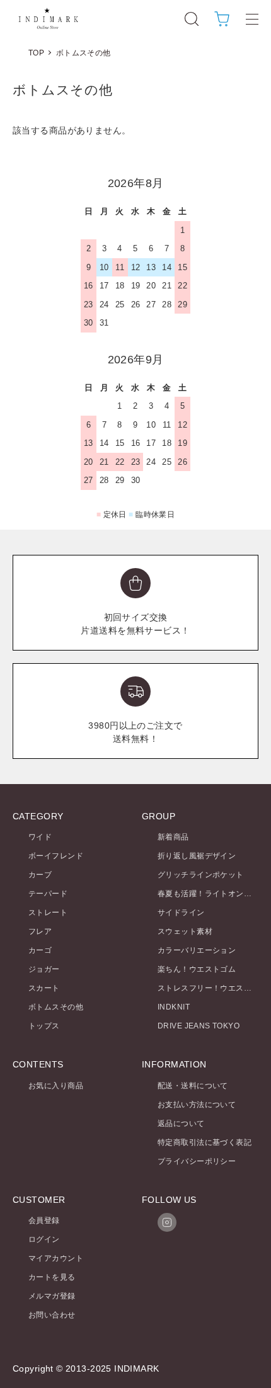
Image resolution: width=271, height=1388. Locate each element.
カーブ (40, 874)
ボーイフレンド (55, 855)
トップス (44, 1025)
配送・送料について (193, 1085)
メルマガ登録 (52, 1296)
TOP (36, 52)
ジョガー (44, 969)
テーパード (47, 893)
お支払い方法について (197, 1104)
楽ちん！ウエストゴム (197, 969)
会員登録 (44, 1220)
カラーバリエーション (197, 950)
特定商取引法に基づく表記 (204, 1142)
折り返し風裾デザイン (197, 855)
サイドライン (181, 912)
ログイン (44, 1239)
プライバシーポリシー (197, 1161)
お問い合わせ (52, 1315)
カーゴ (40, 950)
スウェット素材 (185, 931)
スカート (44, 988)
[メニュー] (252, 19)
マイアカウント (55, 1258)
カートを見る (52, 1277)
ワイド (40, 837)
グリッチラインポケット (201, 874)
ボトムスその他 (83, 52)
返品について (181, 1123)
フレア (40, 931)
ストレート (47, 912)
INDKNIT (174, 1007)
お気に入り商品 (55, 1085)
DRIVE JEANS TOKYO (198, 1025)
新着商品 (173, 837)
